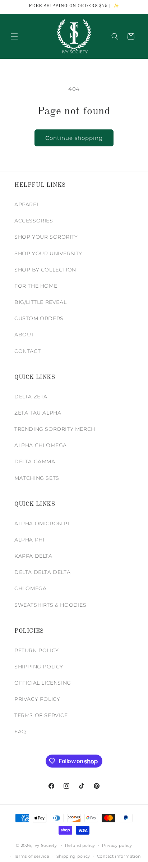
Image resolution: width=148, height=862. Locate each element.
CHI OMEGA (30, 588)
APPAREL (27, 204)
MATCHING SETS (36, 478)
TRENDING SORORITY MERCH (54, 429)
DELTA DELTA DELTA (42, 572)
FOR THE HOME (35, 286)
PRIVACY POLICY (37, 699)
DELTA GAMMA (34, 461)
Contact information (119, 856)
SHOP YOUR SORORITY (46, 237)
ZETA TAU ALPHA (37, 413)
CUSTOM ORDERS (39, 318)
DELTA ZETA (30, 396)
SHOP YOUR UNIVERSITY (48, 253)
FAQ (20, 731)
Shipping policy (73, 856)
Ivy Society (45, 845)
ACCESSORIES (33, 220)
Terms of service (32, 856)
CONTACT (27, 351)
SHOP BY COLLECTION (45, 269)
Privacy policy (117, 845)
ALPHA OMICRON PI (41, 523)
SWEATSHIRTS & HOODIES (50, 605)
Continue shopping (74, 137)
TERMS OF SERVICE (41, 715)
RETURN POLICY (36, 650)
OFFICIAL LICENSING (42, 683)
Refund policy (80, 845)
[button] (14, 36)
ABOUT (24, 334)
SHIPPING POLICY (38, 666)
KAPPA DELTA (33, 556)
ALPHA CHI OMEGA (40, 445)
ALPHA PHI (29, 539)
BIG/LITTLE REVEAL (40, 302)
